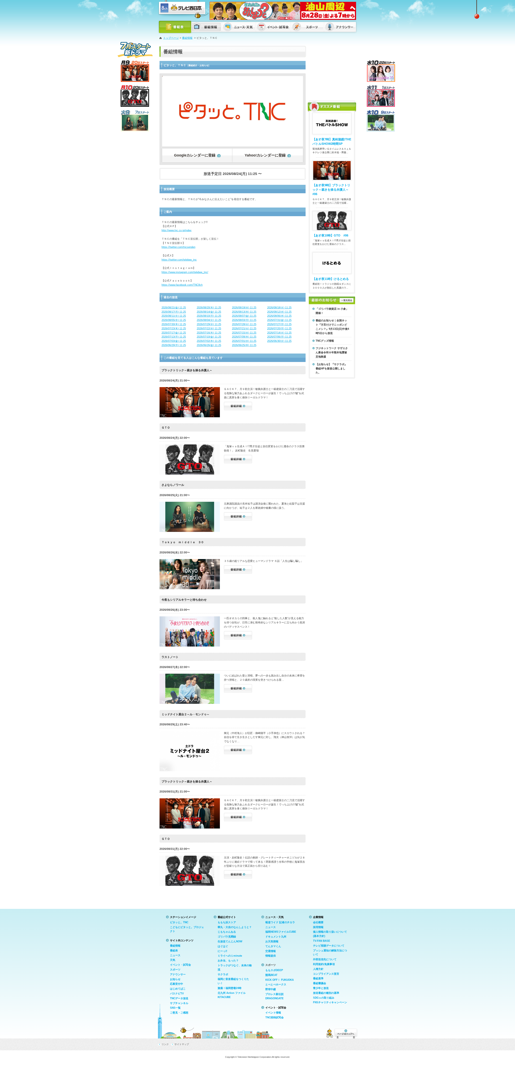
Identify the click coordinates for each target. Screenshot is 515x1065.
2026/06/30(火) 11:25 (279, 340)
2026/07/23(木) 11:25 (174, 328)
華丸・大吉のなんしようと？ (235, 927)
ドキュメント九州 (275, 936)
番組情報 (187, 37)
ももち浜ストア (227, 922)
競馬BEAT (271, 975)
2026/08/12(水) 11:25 (279, 311)
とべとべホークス (275, 984)
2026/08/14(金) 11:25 (209, 311)
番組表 (174, 950)
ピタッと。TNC (179, 922)
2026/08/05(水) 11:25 (174, 320)
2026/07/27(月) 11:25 (279, 324)
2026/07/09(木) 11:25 (244, 336)
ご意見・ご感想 (179, 1012)
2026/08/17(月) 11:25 (174, 311)
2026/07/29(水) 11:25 (209, 324)
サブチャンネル (179, 1003)
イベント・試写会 (180, 964)
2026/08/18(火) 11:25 (279, 307)
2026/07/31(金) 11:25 (279, 320)
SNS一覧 (175, 1007)
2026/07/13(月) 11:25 (174, 336)
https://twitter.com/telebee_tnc (179, 259)
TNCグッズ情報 (325, 340)
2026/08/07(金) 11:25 (244, 315)
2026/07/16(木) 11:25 (209, 332)
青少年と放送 (321, 988)
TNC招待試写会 (274, 1017)
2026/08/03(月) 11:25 (244, 320)
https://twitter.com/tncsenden (178, 247)
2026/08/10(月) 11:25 (209, 315)
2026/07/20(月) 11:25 (279, 328)
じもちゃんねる (227, 931)
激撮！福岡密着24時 (229, 988)
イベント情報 (273, 1012)
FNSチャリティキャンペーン (330, 1002)
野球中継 (270, 989)
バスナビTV (177, 993)
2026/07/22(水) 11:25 (209, 328)
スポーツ (175, 969)
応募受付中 (176, 983)
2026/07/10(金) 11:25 (209, 336)
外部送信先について (325, 959)
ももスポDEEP (274, 970)
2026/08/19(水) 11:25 (244, 307)
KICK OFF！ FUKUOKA (279, 979)
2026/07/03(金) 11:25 (174, 340)
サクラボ (223, 974)
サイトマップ (181, 1044)
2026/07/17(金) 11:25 (174, 332)
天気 (172, 959)
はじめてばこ (178, 988)
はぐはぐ (223, 946)
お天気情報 (271, 941)
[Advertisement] (332, 71)
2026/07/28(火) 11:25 (244, 324)
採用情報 (318, 927)
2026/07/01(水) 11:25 (244, 340)
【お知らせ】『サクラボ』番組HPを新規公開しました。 (331, 368)
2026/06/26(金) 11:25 (209, 345)
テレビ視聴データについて (328, 945)
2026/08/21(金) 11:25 (174, 307)
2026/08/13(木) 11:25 (244, 311)
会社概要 (318, 922)
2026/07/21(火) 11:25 (244, 328)
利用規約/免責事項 (324, 964)
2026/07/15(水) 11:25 (244, 332)
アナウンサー (178, 974)
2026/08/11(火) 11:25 (174, 315)
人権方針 (318, 968)
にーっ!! (222, 951)
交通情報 (270, 951)
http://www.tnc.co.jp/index (177, 230)
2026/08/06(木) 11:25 (279, 315)
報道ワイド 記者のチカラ (280, 922)
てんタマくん (273, 946)
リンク (165, 1044)
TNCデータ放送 (179, 998)
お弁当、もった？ (228, 960)
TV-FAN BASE (321, 940)
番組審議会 (319, 983)
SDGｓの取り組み (323, 997)
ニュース (175, 955)
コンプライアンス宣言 (326, 973)
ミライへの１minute (230, 955)
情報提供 (270, 955)
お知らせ (175, 979)
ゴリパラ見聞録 (227, 936)
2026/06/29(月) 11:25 (174, 345)
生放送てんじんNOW (230, 941)
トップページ (171, 37)
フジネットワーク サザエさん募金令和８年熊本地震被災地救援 (332, 352)
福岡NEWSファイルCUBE (280, 931)
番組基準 (318, 978)
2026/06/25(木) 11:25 (244, 345)
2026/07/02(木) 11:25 (209, 340)
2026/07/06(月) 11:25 (279, 336)
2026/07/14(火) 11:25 (279, 332)
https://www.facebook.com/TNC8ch (182, 284)
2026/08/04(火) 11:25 (209, 320)
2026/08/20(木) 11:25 (209, 307)
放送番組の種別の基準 (326, 992)
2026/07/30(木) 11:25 (174, 324)
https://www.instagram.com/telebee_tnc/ (185, 272)
